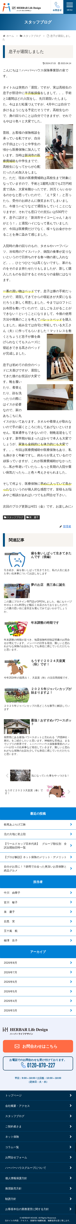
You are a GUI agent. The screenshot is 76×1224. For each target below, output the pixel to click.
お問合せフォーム (16, 1157)
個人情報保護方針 (16, 1178)
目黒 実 (9, 921)
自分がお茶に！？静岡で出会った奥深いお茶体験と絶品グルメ (35, 868)
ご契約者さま (13, 1126)
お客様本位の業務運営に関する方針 (27, 1209)
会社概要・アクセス (17, 1105)
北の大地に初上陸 (15, 834)
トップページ (13, 1095)
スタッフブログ (14, 517)
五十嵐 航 (11, 930)
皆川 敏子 (11, 902)
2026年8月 (10, 962)
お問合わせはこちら (39, 1046)
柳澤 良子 (11, 940)
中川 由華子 (12, 892)
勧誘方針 (10, 1198)
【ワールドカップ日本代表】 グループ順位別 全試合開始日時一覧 (35, 845)
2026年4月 (10, 1000)
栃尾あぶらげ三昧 (15, 824)
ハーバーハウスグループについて (25, 1167)
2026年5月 (10, 991)
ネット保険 (12, 1136)
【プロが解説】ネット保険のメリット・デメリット (35, 857)
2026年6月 (10, 981)
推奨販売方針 (13, 1188)
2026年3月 (10, 1010)
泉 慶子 (34, 517)
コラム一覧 (12, 1147)
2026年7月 (10, 972)
